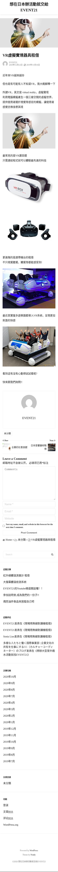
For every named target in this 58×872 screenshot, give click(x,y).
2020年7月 (9, 696)
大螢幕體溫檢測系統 (14, 582)
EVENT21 (13, 62)
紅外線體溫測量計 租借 (16, 575)
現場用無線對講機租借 (38, 623)
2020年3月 (9, 709)
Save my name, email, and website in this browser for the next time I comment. (29, 525)
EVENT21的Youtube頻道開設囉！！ (23, 588)
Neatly (33, 855)
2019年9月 (9, 748)
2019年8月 (9, 754)
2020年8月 (9, 689)
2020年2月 (9, 715)
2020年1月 (9, 722)
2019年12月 (9, 728)
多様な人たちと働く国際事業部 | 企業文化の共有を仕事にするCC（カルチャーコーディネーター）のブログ (28, 647)
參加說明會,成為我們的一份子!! (21, 595)
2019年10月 (9, 741)
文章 (8, 811)
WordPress (34, 850)
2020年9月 (9, 683)
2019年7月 (9, 761)
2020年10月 (9, 676)
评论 (8, 818)
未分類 (7, 433)
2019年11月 (9, 735)
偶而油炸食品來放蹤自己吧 (18, 601)
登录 (5, 805)
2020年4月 (9, 702)
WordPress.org (10, 824)
